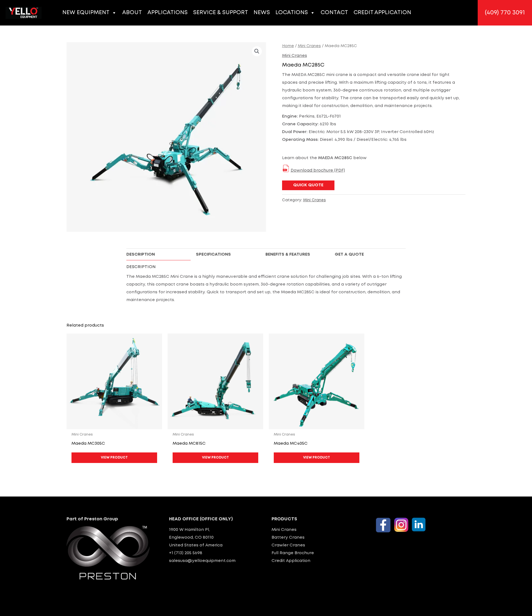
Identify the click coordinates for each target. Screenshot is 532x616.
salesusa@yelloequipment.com (202, 561)
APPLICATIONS (167, 12)
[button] (505, 13)
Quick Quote (308, 185)
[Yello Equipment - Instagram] (401, 525)
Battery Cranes (288, 537)
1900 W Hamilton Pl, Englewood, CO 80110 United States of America (195, 537)
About (132, 12)
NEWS (262, 12)
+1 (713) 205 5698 (185, 553)
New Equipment (85, 12)
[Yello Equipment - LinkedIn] (418, 524)
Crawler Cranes (288, 545)
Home (288, 46)
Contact (334, 12)
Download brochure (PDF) (318, 170)
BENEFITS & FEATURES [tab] (287, 254)
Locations (291, 12)
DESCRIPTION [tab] (140, 254)
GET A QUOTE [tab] (349, 254)
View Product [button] (114, 457)
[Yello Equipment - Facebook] (383, 525)
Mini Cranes (309, 46)
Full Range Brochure (293, 553)
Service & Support (220, 12)
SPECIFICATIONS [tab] (213, 254)
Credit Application (382, 12)
